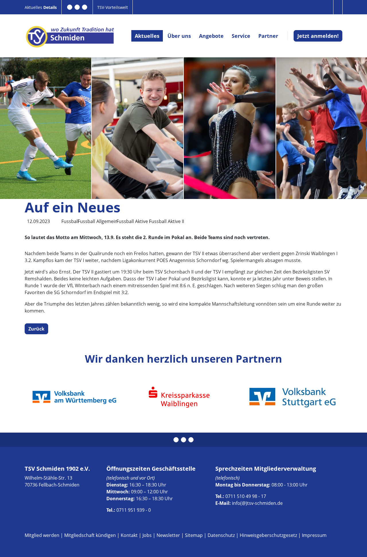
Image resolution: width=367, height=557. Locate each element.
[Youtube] (84, 7)
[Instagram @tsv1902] (77, 7)
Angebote (211, 35)
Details (50, 7)
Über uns (179, 35)
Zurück (36, 329)
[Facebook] (69, 7)
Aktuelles (34, 7)
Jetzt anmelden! (318, 35)
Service (241, 35)
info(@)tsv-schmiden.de (257, 503)
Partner (268, 35)
